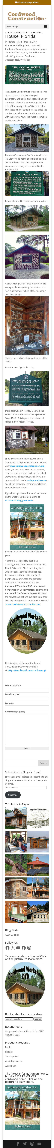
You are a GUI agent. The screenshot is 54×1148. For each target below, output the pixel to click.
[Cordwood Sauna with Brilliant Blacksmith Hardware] (38, 842)
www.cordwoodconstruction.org (27, 465)
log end (23, 52)
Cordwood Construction (16, 49)
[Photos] (38, 865)
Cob (27, 45)
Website (9, 703)
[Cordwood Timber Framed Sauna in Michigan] (16, 888)
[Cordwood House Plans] (38, 818)
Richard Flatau (15, 41)
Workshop (25, 59)
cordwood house (38, 49)
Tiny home (30, 56)
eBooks (9, 1051)
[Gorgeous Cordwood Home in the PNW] (16, 912)
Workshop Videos (13, 1061)
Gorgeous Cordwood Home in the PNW (24, 1031)
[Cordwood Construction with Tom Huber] (38, 912)
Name (13, 685)
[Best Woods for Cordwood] (16, 865)
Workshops (10, 1065)
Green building (12, 52)
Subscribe (13, 794)
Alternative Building (14, 45)
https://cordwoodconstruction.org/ (27, 670)
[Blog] (38, 888)
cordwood (35, 45)
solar (21, 56)
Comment (15, 711)
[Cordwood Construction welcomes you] (16, 818)
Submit (27, 748)
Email (12, 694)
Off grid (13, 56)
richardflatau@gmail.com (19, 500)
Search (38, 1019)
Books (8, 1047)
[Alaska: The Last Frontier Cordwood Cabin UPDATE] (16, 842)
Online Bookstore (36, 480)
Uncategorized (12, 59)
